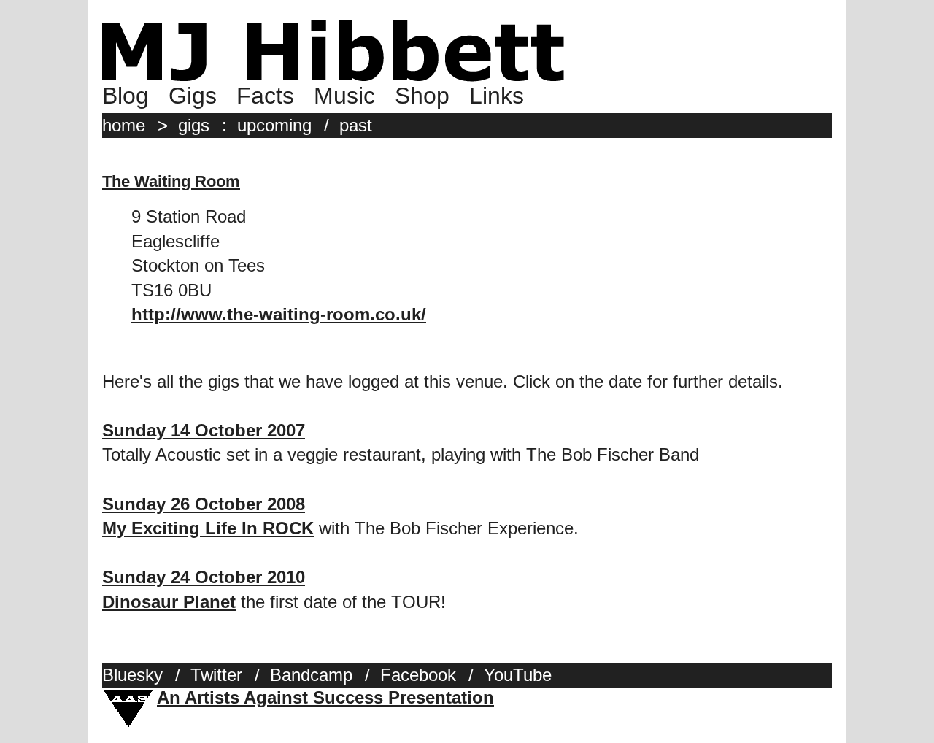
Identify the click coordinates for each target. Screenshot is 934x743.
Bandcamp (311, 675)
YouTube (518, 675)
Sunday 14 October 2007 (203, 430)
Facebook (418, 675)
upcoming (274, 125)
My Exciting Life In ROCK (208, 528)
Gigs (193, 95)
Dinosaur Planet (169, 602)
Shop (422, 95)
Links (496, 95)
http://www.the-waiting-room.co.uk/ (278, 314)
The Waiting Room (171, 181)
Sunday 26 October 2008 (203, 504)
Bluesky (132, 675)
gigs (193, 125)
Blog (125, 95)
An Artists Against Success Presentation (325, 697)
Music (344, 95)
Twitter (216, 675)
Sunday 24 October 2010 (203, 577)
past (355, 125)
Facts (265, 95)
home (123, 125)
